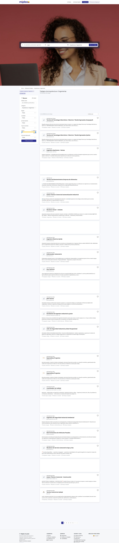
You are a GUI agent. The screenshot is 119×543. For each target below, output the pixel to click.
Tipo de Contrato (24, 125)
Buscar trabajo (93, 45)
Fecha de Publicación (25, 135)
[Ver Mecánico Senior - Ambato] (44, 210)
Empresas (64, 535)
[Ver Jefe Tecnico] (44, 299)
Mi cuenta (50, 540)
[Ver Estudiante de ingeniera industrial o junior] (44, 314)
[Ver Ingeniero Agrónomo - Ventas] (44, 150)
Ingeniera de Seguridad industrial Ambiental (60, 417)
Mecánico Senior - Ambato (55, 209)
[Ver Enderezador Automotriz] (44, 254)
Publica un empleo (66, 537)
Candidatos (64, 538)
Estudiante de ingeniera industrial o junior (60, 313)
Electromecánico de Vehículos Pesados (58, 432)
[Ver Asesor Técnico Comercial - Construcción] (44, 477)
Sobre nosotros (79, 535)
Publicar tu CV (51, 538)
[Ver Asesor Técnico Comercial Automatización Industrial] (44, 195)
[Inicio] (23, 2)
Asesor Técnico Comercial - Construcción (59, 477)
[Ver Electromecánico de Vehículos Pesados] (44, 433)
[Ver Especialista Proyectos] (44, 358)
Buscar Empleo (29, 140)
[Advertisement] (70, 103)
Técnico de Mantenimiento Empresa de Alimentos (62, 179)
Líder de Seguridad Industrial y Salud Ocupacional (62, 329)
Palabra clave (24, 100)
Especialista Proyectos (53, 358)
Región (22, 110)
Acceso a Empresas (95, 2)
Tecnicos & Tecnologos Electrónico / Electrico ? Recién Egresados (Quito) (68, 135)
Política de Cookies (79, 541)
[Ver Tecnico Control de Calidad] (44, 492)
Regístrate (85, 2)
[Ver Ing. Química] (44, 269)
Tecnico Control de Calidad (55, 492)
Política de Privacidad (80, 540)
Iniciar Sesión (77, 2)
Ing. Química (50, 269)
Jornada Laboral (24, 120)
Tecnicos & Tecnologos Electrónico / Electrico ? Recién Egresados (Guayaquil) (70, 120)
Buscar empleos (52, 537)
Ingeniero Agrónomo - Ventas (56, 150)
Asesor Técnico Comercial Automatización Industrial (63, 194)
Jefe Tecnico (50, 298)
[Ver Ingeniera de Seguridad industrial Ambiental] (44, 418)
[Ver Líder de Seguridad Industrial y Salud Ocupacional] (44, 329)
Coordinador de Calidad (54, 388)
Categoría (23, 105)
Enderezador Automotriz (54, 254)
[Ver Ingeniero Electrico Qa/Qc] (44, 239)
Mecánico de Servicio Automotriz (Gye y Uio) (60, 448)
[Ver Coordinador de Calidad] (44, 388)
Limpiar (34, 98)
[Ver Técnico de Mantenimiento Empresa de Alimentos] (44, 179)
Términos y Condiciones (77, 537)
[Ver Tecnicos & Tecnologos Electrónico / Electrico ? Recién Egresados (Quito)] (44, 135)
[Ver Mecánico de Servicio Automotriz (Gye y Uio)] (44, 448)
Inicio (69, 2)
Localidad (23, 115)
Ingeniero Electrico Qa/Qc (54, 239)
